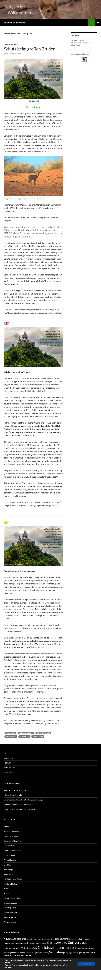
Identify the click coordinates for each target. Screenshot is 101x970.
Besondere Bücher (11, 831)
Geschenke (36, 943)
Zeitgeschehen (10, 922)
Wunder (21, 955)
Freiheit (79, 939)
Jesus (24, 947)
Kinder (55, 948)
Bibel (33, 939)
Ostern (23, 953)
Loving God (24, 736)
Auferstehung (18, 938)
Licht (60, 948)
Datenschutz (9, 768)
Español (37, 107)
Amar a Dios (11, 733)
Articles (7, 827)
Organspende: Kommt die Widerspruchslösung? (23, 800)
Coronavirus (50, 939)
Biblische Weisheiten (12, 850)
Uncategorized (10, 908)
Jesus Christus (40, 947)
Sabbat (54, 952)
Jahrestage (8, 869)
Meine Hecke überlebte (13, 795)
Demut (66, 938)
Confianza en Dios (26, 733)
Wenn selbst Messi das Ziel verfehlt (18, 804)
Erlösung (73, 939)
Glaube (43, 943)
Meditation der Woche (13, 879)
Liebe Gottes (73, 948)
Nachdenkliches (11, 44)
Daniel (58, 938)
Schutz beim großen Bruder (29, 48)
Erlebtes (7, 865)
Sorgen (70, 953)
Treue (75, 953)
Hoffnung (8, 948)
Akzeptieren (86, 964)
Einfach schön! (10, 855)
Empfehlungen (10, 860)
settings (8, 967)
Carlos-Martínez (40, 939)
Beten (28, 939)
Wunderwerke (10, 917)
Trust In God (38, 736)
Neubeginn (8, 952)
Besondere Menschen (12, 841)
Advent (7, 939)
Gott (50, 942)
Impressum (8, 773)
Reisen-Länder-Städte (12, 898)
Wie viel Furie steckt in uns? (15, 790)
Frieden (86, 939)
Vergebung (81, 953)
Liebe (64, 948)
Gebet (25, 943)
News (6, 888)
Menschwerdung (86, 948)
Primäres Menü (98, 22)
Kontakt (7, 763)
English (29, 107)
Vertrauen (90, 952)
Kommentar (9, 874)
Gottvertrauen (43, 733)
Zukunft (28, 956)
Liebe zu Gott (11, 736)
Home (6, 753)
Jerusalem (16, 948)
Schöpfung (63, 952)
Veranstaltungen (10, 912)
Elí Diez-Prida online (14, 22)
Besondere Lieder (11, 836)
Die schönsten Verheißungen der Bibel (19, 809)
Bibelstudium (9, 846)
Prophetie (36, 953)
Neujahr (16, 952)
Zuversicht (35, 956)
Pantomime (29, 953)
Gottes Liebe (61, 942)
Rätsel (6, 893)
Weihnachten (11, 955)
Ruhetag (46, 953)
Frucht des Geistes (13, 943)
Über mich (8, 758)
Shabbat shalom (10, 903)
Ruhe (41, 953)
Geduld (30, 943)
